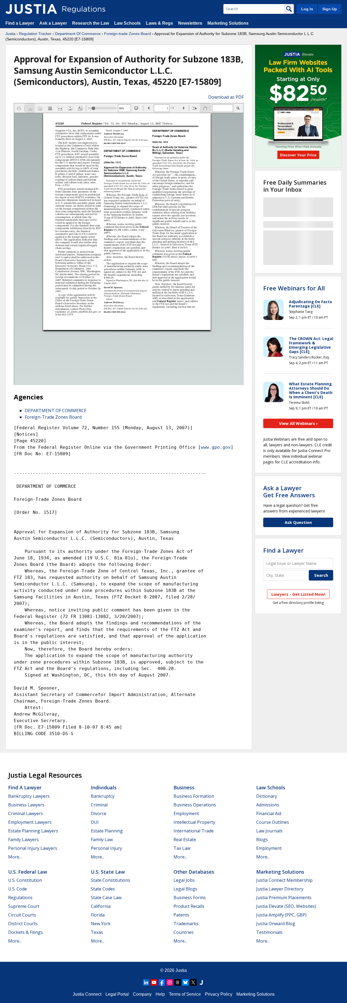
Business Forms (190, 898)
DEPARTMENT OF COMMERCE (55, 411)
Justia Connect (87, 994)
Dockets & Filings (25, 932)
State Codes (103, 889)
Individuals (104, 787)
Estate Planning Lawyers (33, 831)
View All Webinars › (298, 423)
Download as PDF (226, 97)
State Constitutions (110, 880)
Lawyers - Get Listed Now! (298, 594)
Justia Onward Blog (275, 924)
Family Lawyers (23, 839)
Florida (98, 915)
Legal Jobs (184, 880)
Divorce (98, 813)
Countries (184, 932)
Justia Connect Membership (284, 880)
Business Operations (195, 805)
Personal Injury (106, 848)
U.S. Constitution (25, 880)
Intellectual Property (194, 822)
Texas (97, 932)
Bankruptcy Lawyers (29, 796)
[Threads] (177, 982)
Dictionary (266, 796)
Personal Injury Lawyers (32, 848)
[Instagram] (169, 982)
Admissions (267, 805)
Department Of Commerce (78, 33)
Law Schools (127, 23)
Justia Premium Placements (283, 898)
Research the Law (90, 23)
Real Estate (185, 839)
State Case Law (106, 898)
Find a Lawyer (19, 23)
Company (142, 994)
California (101, 906)
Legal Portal (117, 994)
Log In (307, 9)
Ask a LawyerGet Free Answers (289, 491)
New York (101, 924)
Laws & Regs (159, 23)
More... (15, 857)
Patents (181, 915)
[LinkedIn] (146, 982)
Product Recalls (189, 906)
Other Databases (194, 872)
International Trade (194, 831)
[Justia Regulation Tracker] (31, 9)
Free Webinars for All (294, 287)
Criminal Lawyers (25, 813)
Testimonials (269, 932)
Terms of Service (185, 994)
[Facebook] (162, 982)
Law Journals (269, 831)
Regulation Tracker (35, 33)
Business (184, 787)
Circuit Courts (22, 915)
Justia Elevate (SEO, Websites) (286, 906)
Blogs (262, 839)
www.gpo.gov (216, 447)
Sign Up (329, 9)
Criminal (99, 805)
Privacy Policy (218, 994)
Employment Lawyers (30, 822)
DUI (95, 822)
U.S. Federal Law (27, 872)
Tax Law (182, 848)
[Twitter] (193, 982)
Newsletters (190, 23)
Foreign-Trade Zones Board (53, 417)
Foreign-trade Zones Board (127, 33)
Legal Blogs (185, 889)
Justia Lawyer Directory (279, 889)
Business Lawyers (26, 805)
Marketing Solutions (228, 23)
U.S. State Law (108, 872)
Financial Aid (268, 813)
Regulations (20, 898)
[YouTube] (154, 982)
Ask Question (298, 522)
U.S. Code (17, 889)
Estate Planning (107, 831)
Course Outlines (272, 822)
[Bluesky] (185, 982)
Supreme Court (23, 906)
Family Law (102, 839)
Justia (10, 33)
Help (160, 994)
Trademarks (186, 924)
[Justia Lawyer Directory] (201, 982)
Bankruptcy (102, 796)
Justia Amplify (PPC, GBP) (281, 915)
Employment (186, 813)
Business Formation (194, 796)
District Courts (23, 924)
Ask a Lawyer (53, 23)
